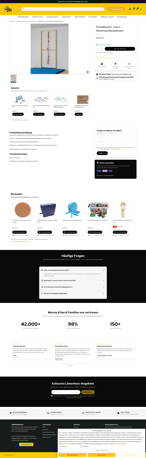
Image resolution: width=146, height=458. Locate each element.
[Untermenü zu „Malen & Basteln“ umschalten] (86, 17)
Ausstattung (92, 17)
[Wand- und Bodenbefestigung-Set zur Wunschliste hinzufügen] (26, 101)
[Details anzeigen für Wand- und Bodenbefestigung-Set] (20, 99)
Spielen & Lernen (37, 17)
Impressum (65, 444)
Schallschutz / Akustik (107, 17)
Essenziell (64, 446)
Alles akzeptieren (72, 455)
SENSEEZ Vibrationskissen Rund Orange (21, 221)
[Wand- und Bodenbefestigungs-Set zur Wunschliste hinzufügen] (47, 101)
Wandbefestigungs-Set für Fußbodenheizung (61, 106)
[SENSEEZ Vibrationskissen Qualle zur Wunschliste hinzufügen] (81, 216)
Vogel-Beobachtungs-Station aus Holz (122, 221)
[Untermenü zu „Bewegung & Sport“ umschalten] (59, 17)
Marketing (85, 446)
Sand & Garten (66, 17)
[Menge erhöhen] (101, 48)
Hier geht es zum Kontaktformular (121, 74)
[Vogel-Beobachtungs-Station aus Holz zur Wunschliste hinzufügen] (131, 216)
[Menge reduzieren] (101, 50)
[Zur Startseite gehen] (7, 9)
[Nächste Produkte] (133, 221)
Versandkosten (24, 120)
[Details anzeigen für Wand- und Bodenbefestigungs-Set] (41, 99)
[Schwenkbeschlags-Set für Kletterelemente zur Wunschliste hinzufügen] (88, 101)
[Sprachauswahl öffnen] (130, 9)
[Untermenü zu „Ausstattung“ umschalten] (98, 17)
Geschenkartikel (122, 17)
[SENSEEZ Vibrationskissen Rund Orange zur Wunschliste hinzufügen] (31, 216)
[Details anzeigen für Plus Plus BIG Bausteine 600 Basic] (98, 210)
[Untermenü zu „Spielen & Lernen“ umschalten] (44, 17)
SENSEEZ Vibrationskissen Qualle (72, 220)
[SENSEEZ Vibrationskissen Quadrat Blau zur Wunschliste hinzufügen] (56, 216)
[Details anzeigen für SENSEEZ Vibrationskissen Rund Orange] (22, 210)
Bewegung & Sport (52, 17)
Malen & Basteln (80, 17)
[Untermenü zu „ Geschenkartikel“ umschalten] (128, 17)
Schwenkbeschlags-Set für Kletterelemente (82, 106)
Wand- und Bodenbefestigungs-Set (41, 106)
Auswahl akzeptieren (130, 455)
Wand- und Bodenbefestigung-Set (20, 106)
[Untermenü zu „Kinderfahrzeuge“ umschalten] (30, 17)
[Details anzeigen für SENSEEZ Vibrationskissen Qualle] (73, 210)
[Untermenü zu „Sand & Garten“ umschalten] (72, 17)
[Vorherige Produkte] (13, 221)
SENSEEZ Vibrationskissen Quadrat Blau (47, 221)
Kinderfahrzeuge (23, 17)
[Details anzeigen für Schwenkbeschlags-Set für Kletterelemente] (83, 99)
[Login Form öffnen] (140, 9)
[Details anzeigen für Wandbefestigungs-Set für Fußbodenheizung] (62, 99)
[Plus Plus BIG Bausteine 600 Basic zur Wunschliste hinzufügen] (106, 216)
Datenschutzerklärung (120, 147)
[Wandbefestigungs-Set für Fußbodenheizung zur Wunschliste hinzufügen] (68, 101)
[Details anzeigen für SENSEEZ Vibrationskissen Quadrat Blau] (47, 210)
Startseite (12, 21)
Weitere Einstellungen (101, 450)
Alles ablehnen (101, 455)
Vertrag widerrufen (26, 444)
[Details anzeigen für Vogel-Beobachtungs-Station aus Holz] (123, 210)
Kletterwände (32, 21)
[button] (50, 49)
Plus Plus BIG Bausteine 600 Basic (98, 220)
